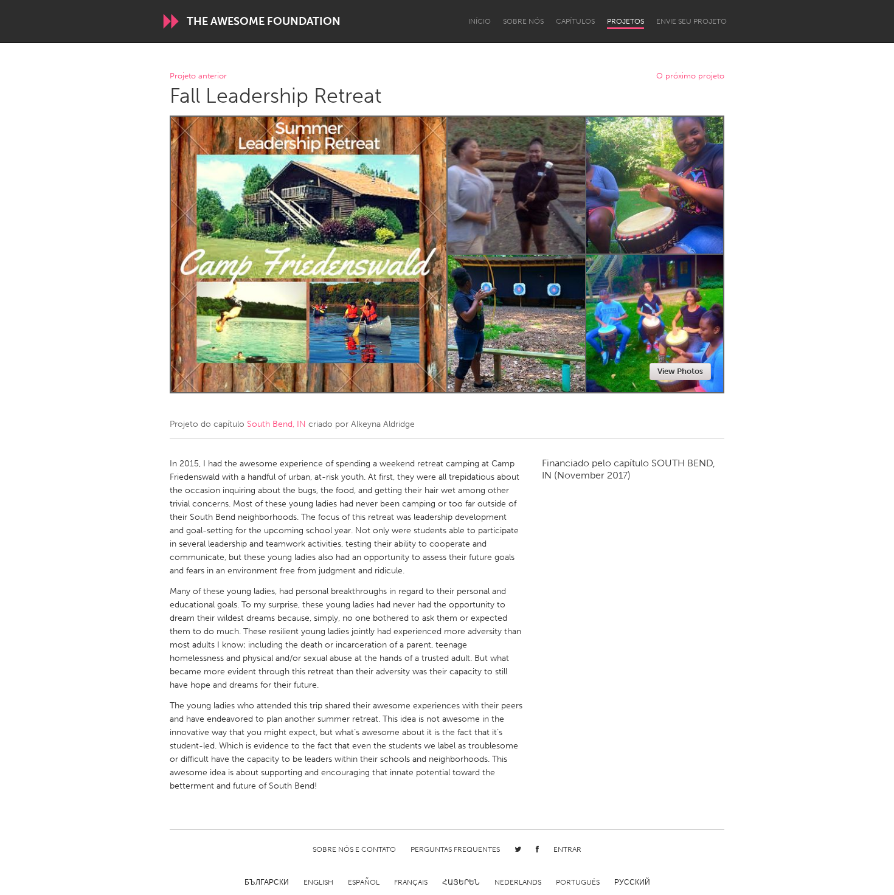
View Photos (680, 371)
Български (266, 882)
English (318, 882)
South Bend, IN (276, 424)
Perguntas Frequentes (455, 849)
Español (363, 882)
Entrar (567, 849)
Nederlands (517, 882)
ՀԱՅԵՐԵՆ (461, 882)
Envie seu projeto (691, 21)
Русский (632, 882)
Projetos (625, 21)
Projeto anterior (198, 76)
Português (578, 882)
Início (479, 21)
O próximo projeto (690, 76)
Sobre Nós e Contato (354, 849)
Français (411, 882)
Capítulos (575, 21)
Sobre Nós (523, 21)
